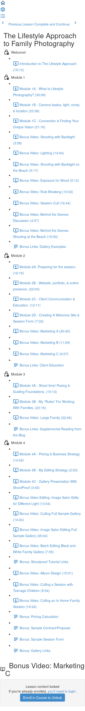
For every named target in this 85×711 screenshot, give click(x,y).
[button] (3, 4)
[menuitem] (3, 11)
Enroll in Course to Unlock (42, 697)
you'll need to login (62, 691)
